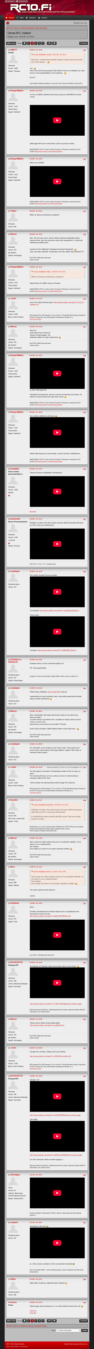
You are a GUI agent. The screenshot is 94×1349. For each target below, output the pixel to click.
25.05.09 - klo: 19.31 (36, 267)
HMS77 (13, 50)
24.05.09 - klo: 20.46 (36, 90)
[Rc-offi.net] (9, 543)
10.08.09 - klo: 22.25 (36, 1302)
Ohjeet (66, 1344)
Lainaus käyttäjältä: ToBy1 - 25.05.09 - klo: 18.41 (49, 272)
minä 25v (33, 1313)
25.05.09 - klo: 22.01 (36, 298)
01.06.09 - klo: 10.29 (36, 767)
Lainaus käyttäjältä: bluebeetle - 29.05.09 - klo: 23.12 (50, 805)
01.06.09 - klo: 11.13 (36, 800)
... (46, 43)
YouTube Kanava (35, 319)
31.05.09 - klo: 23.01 (36, 659)
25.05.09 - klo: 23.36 (36, 326)
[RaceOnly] (9, 495)
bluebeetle (15, 519)
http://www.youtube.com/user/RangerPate (48, 151)
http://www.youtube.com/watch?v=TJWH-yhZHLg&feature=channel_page (55, 1004)
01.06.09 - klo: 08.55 (36, 744)
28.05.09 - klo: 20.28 (36, 412)
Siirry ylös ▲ (84, 1344)
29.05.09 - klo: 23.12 (36, 519)
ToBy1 (13, 211)
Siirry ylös (11, 1321)
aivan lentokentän (54, 692)
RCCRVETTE (16, 962)
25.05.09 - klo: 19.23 (36, 234)
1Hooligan (15, 1175)
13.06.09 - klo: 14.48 (36, 1076)
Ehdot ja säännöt (74, 1344)
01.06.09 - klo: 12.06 (36, 838)
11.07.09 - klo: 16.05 (36, 1175)
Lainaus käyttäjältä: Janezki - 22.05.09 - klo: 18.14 (49, 54)
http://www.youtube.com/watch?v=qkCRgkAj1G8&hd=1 (59, 610)
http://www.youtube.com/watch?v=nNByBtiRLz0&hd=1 (57, 650)
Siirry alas (11, 43)
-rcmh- (13, 298)
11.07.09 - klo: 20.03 (36, 1222)
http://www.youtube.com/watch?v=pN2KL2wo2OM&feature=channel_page (56, 1155)
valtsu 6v (33, 1311)
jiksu (12, 867)
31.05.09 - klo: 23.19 (36, 688)
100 (49, 43)
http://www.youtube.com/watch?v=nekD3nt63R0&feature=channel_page (55, 1115)
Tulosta (83, 43)
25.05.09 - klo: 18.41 (36, 211)
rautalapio (15, 571)
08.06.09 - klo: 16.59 (36, 1019)
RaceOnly (33, 511)
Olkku (13, 1279)
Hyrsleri (14, 800)
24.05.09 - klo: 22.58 (36, 159)
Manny (13, 234)
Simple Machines (20, 1344)
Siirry (53, 1330)
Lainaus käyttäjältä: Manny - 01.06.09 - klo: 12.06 (49, 871)
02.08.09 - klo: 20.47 (36, 1279)
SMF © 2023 (10, 1344)
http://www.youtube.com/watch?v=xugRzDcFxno (47, 1025)
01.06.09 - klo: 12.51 (36, 867)
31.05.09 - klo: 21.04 (36, 571)
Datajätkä (14, 469)
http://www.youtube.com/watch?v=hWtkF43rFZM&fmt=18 (50, 916)
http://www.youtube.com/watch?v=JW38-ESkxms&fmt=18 (50, 1056)
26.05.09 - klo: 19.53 (36, 355)
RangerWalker (17, 91)
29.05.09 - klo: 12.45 (36, 469)
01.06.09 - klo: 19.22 (36, 903)
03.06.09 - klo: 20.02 (36, 962)
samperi (14, 1222)
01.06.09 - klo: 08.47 (36, 711)
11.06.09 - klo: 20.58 (36, 1048)
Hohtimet (14, 903)
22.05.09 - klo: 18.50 (36, 50)
